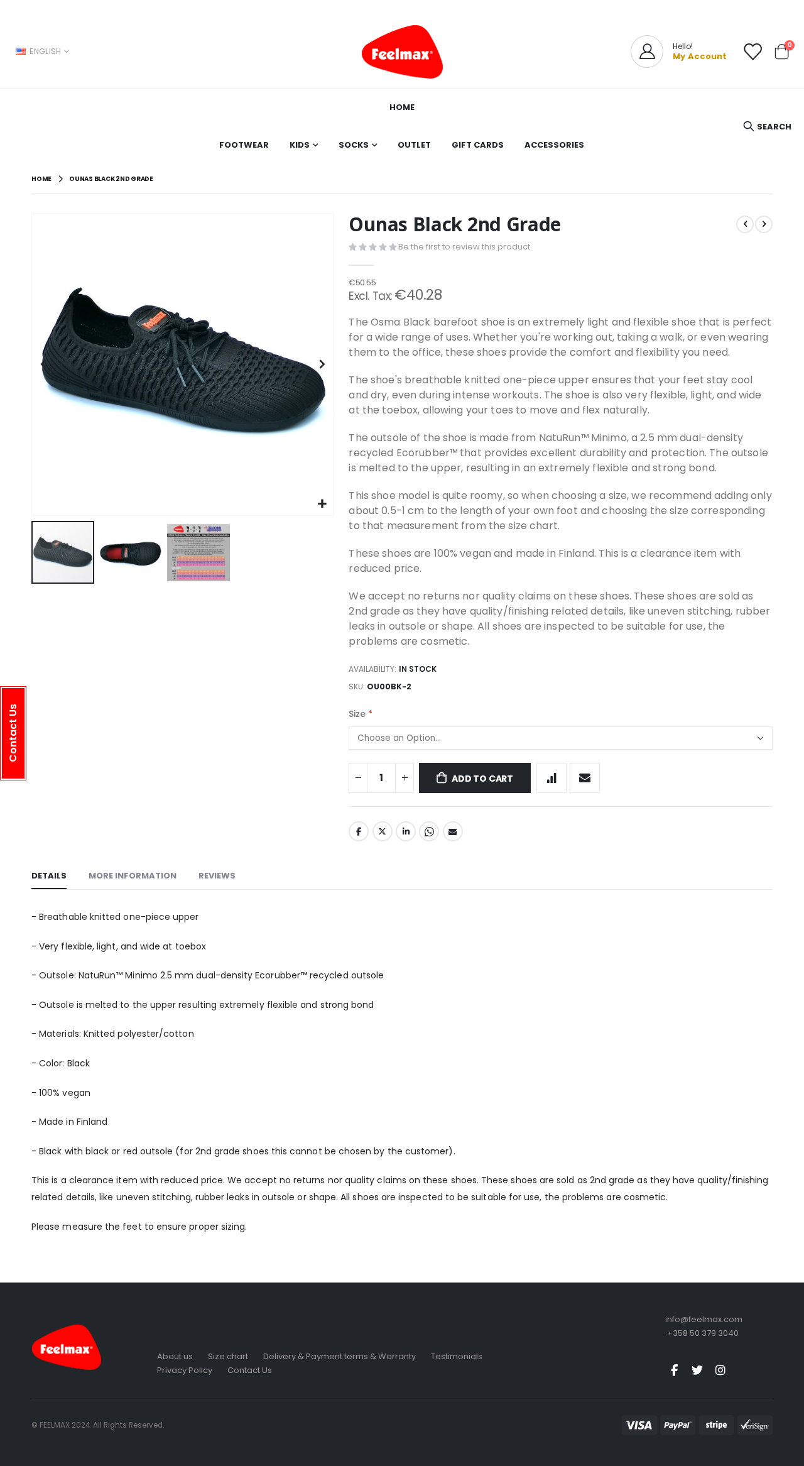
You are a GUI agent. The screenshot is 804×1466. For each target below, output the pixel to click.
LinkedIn (406, 831)
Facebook (359, 831)
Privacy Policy (184, 1370)
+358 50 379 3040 (703, 1333)
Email (453, 831)
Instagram (720, 1369)
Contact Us (249, 1370)
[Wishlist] (752, 51)
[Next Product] (764, 224)
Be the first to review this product (464, 247)
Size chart (228, 1356)
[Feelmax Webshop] (402, 52)
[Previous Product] (745, 224)
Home (41, 178)
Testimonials (456, 1356)
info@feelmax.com (703, 1319)
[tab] (49, 876)
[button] (323, 504)
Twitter (382, 831)
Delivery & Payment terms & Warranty (339, 1356)
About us (175, 1356)
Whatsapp (429, 831)
